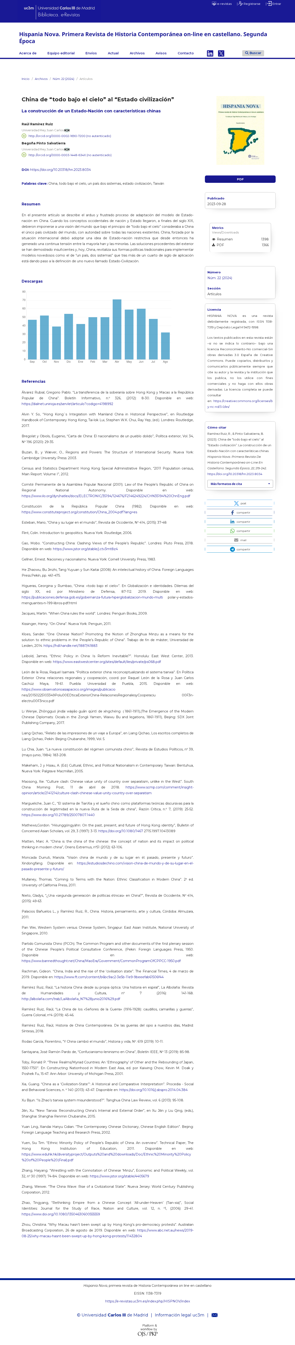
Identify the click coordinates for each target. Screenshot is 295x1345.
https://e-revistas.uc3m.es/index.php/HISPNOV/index (147, 1301)
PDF (240, 179)
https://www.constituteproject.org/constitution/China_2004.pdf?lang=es (79, 512)
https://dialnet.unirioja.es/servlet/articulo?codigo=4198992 (67, 404)
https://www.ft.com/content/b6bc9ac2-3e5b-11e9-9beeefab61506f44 (109, 977)
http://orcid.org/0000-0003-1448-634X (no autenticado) (70, 155)
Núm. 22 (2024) (63, 79)
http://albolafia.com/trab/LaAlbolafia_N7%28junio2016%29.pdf (71, 999)
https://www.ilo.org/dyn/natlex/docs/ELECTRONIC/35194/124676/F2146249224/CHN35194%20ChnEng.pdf (106, 496)
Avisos (161, 53)
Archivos (137, 53)
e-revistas (224, 4)
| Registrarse (248, 4)
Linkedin (210, 53)
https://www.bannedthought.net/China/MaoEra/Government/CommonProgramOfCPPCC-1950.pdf (101, 961)
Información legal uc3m (179, 1315)
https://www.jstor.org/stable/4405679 (119, 1176)
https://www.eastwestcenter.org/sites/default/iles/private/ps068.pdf (107, 662)
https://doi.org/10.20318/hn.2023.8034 (60, 170)
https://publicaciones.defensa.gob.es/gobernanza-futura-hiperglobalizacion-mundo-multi (92, 597)
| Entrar (273, 4)
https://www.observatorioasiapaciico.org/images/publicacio (68, 689)
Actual (113, 53)
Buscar (255, 53)
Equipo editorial (61, 53)
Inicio (26, 79)
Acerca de (27, 53)
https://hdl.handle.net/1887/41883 (70, 646)
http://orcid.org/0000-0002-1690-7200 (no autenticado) (70, 136)
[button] (239, 503)
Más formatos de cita (226, 484)
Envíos (91, 53)
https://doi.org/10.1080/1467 (120, 831)
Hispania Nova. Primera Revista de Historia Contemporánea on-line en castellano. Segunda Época (143, 37)
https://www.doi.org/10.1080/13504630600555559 (61, 1214)
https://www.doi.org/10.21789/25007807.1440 (58, 815)
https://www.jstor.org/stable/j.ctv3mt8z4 (85, 549)
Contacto (186, 53)
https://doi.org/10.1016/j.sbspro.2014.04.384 (153, 1090)
